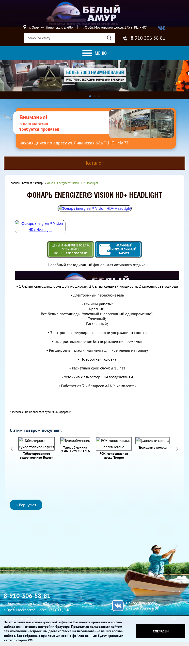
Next (177, 448)
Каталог (27, 183)
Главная (15, 183)
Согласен (161, 631)
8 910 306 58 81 (148, 38)
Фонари (39, 183)
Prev (11, 448)
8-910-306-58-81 (27, 595)
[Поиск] (111, 38)
